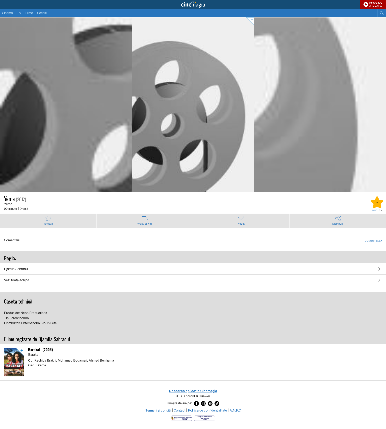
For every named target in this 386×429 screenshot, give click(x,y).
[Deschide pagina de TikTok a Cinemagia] (217, 403)
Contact (179, 410)
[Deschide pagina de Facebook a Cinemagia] (196, 403)
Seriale (42, 13)
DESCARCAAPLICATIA (376, 4)
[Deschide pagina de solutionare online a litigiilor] (204, 418)
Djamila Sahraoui (16, 269)
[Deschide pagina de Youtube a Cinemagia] (210, 403)
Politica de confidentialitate (207, 410)
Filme (29, 13)
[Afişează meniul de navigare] (373, 13)
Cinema (7, 13)
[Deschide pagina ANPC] (181, 418)
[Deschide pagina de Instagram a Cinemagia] (203, 403)
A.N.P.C (235, 410)
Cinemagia (193, 4)
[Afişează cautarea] (381, 13)
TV (19, 13)
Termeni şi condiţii (158, 410)
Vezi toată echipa (16, 280)
